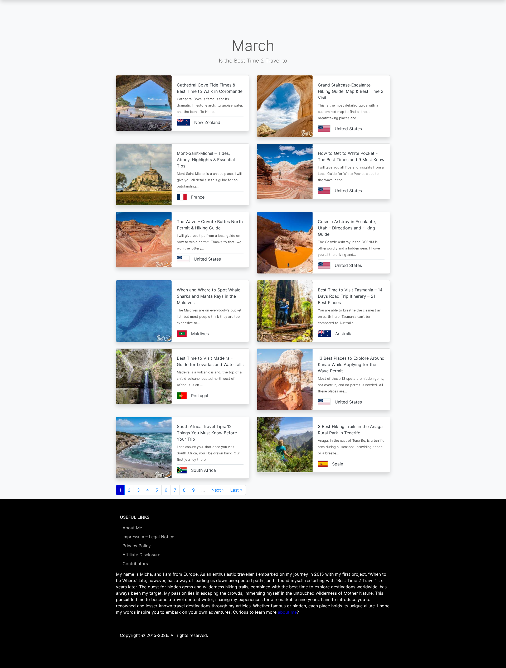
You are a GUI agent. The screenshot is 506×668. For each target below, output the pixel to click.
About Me (132, 527)
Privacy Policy (137, 545)
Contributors (135, 563)
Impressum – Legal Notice (148, 536)
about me (287, 612)
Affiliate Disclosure (141, 554)
